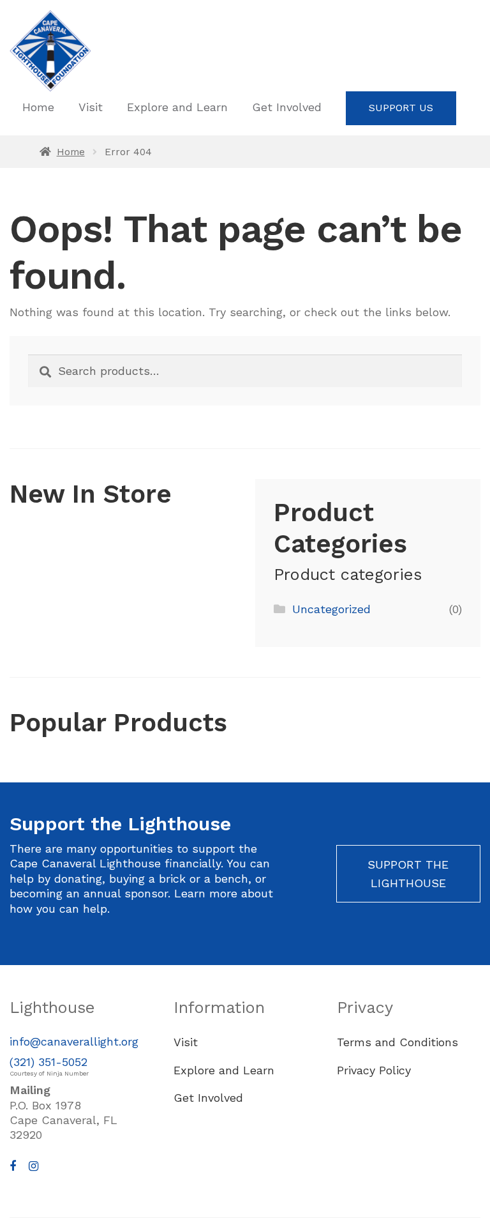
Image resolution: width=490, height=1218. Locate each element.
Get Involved (287, 107)
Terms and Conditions (397, 1042)
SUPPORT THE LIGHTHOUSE (408, 874)
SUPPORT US (401, 108)
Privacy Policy (374, 1070)
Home (38, 107)
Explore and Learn (177, 107)
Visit (90, 107)
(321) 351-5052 (48, 1062)
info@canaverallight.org (74, 1041)
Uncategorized (331, 609)
